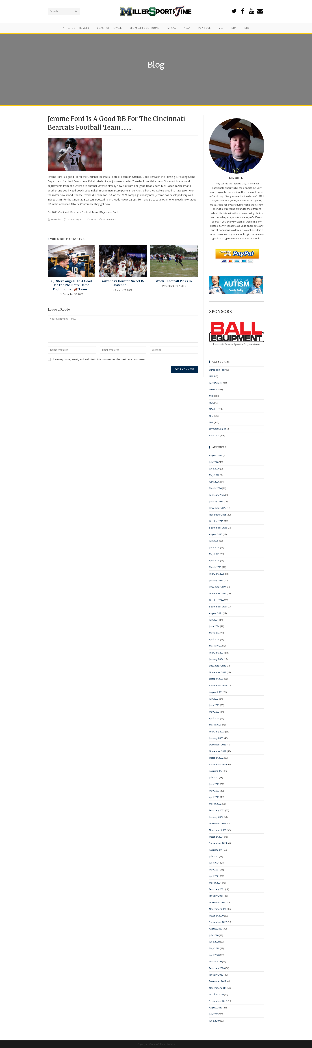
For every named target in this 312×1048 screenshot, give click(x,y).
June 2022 (214, 784)
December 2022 (217, 744)
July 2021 (213, 856)
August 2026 (215, 455)
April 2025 (214, 560)
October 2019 (216, 994)
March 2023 (215, 724)
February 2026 (217, 495)
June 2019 (214, 1020)
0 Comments (109, 219)
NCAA (94, 219)
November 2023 (217, 672)
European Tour (217, 369)
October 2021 (216, 836)
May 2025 (214, 554)
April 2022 (214, 797)
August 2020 (215, 928)
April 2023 (214, 718)
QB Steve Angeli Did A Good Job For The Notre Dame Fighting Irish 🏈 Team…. (71, 285)
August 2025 (215, 534)
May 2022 (214, 790)
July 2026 (213, 462)
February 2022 (217, 810)
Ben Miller (56, 219)
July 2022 (213, 777)
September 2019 (218, 1001)
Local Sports (215, 383)
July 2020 (213, 935)
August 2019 (215, 1007)
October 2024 (216, 600)
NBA (211, 402)
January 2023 (216, 738)
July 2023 (213, 698)
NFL (211, 415)
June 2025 (214, 547)
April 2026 (214, 481)
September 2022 (218, 764)
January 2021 (216, 895)
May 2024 (214, 633)
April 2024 (214, 639)
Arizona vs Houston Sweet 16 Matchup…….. (123, 283)
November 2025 (217, 514)
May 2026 (214, 475)
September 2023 (218, 685)
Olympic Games (217, 428)
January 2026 (216, 501)
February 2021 (217, 889)
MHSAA (213, 389)
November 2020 (217, 909)
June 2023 (214, 705)
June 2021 (214, 862)
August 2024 (215, 613)
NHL (211, 422)
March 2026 (215, 488)
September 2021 (218, 843)
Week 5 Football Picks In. (174, 281)
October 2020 (216, 915)
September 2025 (218, 527)
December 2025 (217, 508)
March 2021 (215, 882)
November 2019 (217, 987)
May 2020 (214, 948)
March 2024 (215, 646)
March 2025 (215, 567)
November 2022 (217, 751)
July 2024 (213, 619)
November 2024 (217, 593)
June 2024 (214, 626)
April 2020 (214, 955)
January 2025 (216, 580)
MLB (211, 396)
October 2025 (216, 521)
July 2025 (213, 540)
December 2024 (217, 586)
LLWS (212, 376)
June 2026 (214, 468)
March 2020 (215, 961)
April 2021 (214, 876)
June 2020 (214, 941)
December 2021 (217, 823)
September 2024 (218, 606)
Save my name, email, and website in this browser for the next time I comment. (99, 359)
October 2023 (216, 678)
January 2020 (216, 974)
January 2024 (216, 659)
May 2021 (214, 869)
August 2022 (215, 771)
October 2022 (216, 757)
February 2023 (217, 731)
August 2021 (215, 849)
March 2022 (215, 803)
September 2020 (218, 922)
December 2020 (217, 902)
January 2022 (216, 817)
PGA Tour (214, 435)
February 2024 (217, 652)
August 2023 (215, 692)
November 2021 (217, 830)
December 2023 (217, 665)
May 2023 (214, 711)
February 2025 (217, 573)
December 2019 (217, 981)
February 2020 (217, 968)
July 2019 (213, 1014)
